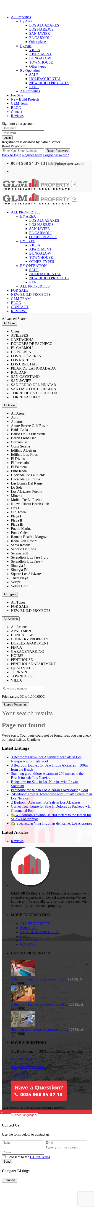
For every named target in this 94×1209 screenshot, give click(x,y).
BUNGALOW (40, 58)
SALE (34, 75)
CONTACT (29, 940)
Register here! (32, 155)
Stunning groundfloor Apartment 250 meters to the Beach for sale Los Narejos (47, 776)
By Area (26, 21)
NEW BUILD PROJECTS (49, 83)
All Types (10, 594)
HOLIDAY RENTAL (45, 79)
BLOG (16, 107)
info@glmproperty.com (27, 1067)
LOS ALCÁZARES (44, 25)
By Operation (30, 70)
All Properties (21, 17)
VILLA (34, 50)
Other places (38, 42)
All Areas (10, 405)
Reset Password (57, 150)
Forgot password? (56, 155)
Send (7, 1161)
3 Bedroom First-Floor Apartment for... (39, 979)
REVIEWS (28, 944)
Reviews (17, 116)
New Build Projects (25, 99)
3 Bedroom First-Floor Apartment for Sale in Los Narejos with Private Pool (46, 759)
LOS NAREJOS (41, 29)
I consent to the (28, 1157)
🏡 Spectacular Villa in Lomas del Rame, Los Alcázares (51, 823)
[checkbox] (4, 1156)
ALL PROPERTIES (35, 924)
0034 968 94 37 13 (24, 1059)
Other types (37, 66)
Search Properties (15, 704)
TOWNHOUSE (41, 62)
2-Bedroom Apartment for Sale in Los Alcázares (45, 802)
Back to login (11, 155)
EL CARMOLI (40, 38)
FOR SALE (29, 928)
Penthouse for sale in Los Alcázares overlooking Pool (49, 790)
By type (25, 46)
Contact (16, 112)
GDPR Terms (40, 1157)
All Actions (11, 618)
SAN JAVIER (39, 33)
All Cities (10, 323)
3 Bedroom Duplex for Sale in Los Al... (39, 1004)
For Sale (17, 95)
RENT (34, 87)
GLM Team (19, 103)
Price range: (10, 696)
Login (7, 137)
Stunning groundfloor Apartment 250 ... (39, 1029)
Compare (10, 1180)
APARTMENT (40, 54)
